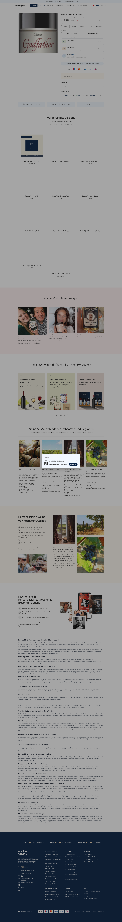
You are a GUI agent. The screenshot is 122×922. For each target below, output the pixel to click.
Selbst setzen (64, 464)
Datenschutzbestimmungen (54, 464)
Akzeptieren (73, 464)
